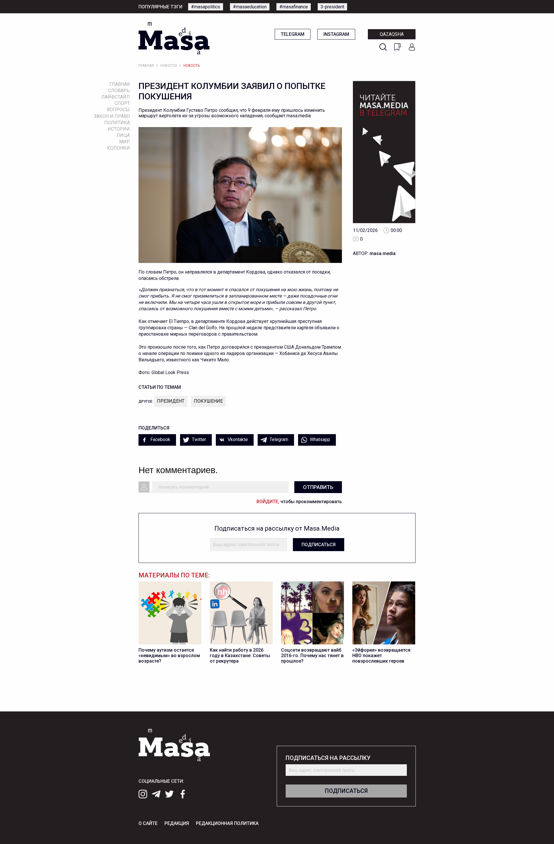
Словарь (119, 90)
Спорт (122, 103)
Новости (168, 66)
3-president (332, 7)
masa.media (383, 253)
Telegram (292, 34)
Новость (192, 66)
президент (170, 401)
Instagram (336, 34)
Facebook (159, 439)
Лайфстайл (115, 97)
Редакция (176, 823)
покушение (208, 401)
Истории (119, 129)
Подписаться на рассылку (328, 758)
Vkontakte (237, 439)
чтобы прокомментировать (299, 501)
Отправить (318, 487)
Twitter (198, 439)
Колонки (118, 148)
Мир (124, 141)
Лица (123, 135)
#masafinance (293, 7)
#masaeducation (250, 7)
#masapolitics (205, 7)
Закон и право (112, 116)
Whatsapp (319, 439)
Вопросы (118, 109)
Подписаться (319, 544)
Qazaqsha (392, 34)
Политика (117, 122)
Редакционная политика (227, 823)
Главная (146, 66)
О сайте (148, 823)
